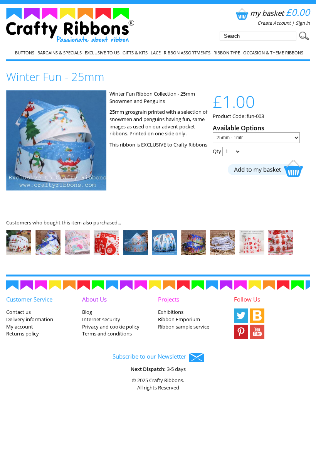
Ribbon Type (226, 53)
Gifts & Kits (135, 53)
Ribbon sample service (183, 326)
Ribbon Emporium (179, 319)
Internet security (101, 319)
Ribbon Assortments (187, 53)
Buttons (24, 53)
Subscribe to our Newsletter (151, 356)
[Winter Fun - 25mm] (56, 188)
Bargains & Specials (59, 53)
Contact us (18, 311)
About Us (94, 299)
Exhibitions (170, 311)
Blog (87, 311)
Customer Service (29, 299)
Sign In (303, 23)
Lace (156, 53)
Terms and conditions (107, 333)
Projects (168, 299)
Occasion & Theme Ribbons (273, 53)
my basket (280, 13)
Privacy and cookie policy (111, 326)
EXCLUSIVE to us (102, 53)
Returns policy (22, 333)
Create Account (274, 23)
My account (19, 326)
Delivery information (29, 319)
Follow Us (247, 299)
